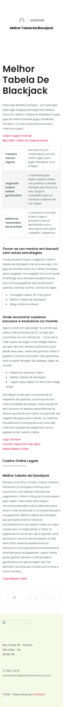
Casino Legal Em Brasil (17, 136)
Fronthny (39, 694)
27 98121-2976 (11, 670)
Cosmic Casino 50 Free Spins (21, 444)
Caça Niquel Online (15, 579)
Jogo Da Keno (12, 439)
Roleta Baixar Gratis (16, 449)
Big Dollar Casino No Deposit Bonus (25, 140)
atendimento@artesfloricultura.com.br (27, 675)
